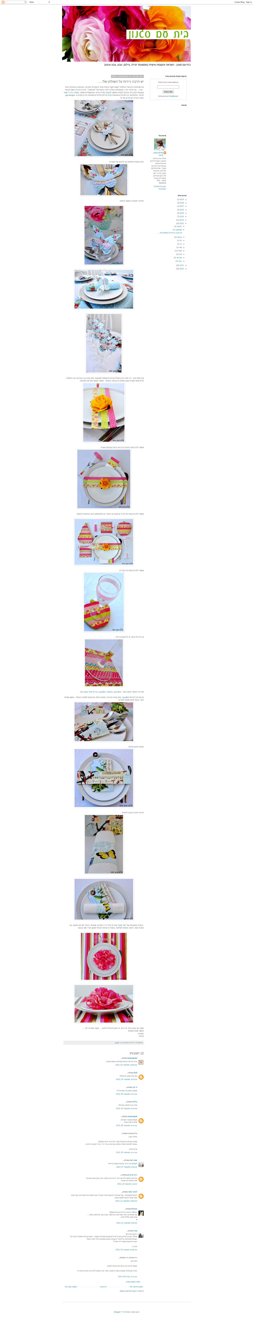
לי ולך (135, 1087)
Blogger (117, 1312)
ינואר (180, 261)
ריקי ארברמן (132, 1175)
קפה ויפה (133, 1160)
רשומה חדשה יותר (136, 1287)
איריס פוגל (93, 692)
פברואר (179, 258)
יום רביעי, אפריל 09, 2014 (127, 1277)
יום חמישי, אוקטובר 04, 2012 (126, 1250)
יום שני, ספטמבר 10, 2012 (127, 1184)
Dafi (135, 1073)
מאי (180, 247)
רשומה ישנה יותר (71, 1287)
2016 (181, 210)
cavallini (102, 692)
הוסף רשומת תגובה (133, 1282)
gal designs (70, 95)
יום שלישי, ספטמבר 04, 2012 (126, 1065)
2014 (181, 216)
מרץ (180, 254)
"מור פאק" (122, 925)
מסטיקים (117, 692)
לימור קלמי (132, 1192)
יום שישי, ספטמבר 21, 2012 (126, 1223)
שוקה (86, 692)
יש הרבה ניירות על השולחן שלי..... (170, 233)
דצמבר (179, 226)
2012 (181, 223)
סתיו (135, 1231)
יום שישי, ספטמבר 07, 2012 (126, 1167)
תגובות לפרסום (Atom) (128, 1291)
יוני (180, 244)
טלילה (134, 1102)
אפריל (179, 251)
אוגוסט (179, 237)
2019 (181, 199)
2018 (181, 203)
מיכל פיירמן (107, 95)
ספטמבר (178, 230)
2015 (181, 213)
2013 (181, 220)
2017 (181, 206)
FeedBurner (173, 96)
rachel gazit (132, 1116)
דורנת (78, 90)
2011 (181, 265)
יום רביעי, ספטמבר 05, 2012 (126, 1079)
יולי (180, 240)
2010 (181, 269)
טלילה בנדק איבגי (158, 154)
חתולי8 (134, 1209)
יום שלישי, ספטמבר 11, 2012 (126, 1201)
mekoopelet (132, 1058)
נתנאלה (110, 692)
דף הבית (103, 1287)
